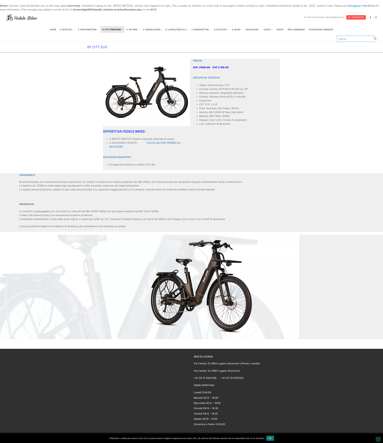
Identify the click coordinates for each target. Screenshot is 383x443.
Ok (270, 438)
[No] (378, 439)
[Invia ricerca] (375, 38)
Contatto (357, 17)
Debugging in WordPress (361, 5)
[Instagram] (376, 17)
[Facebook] (370, 17)
